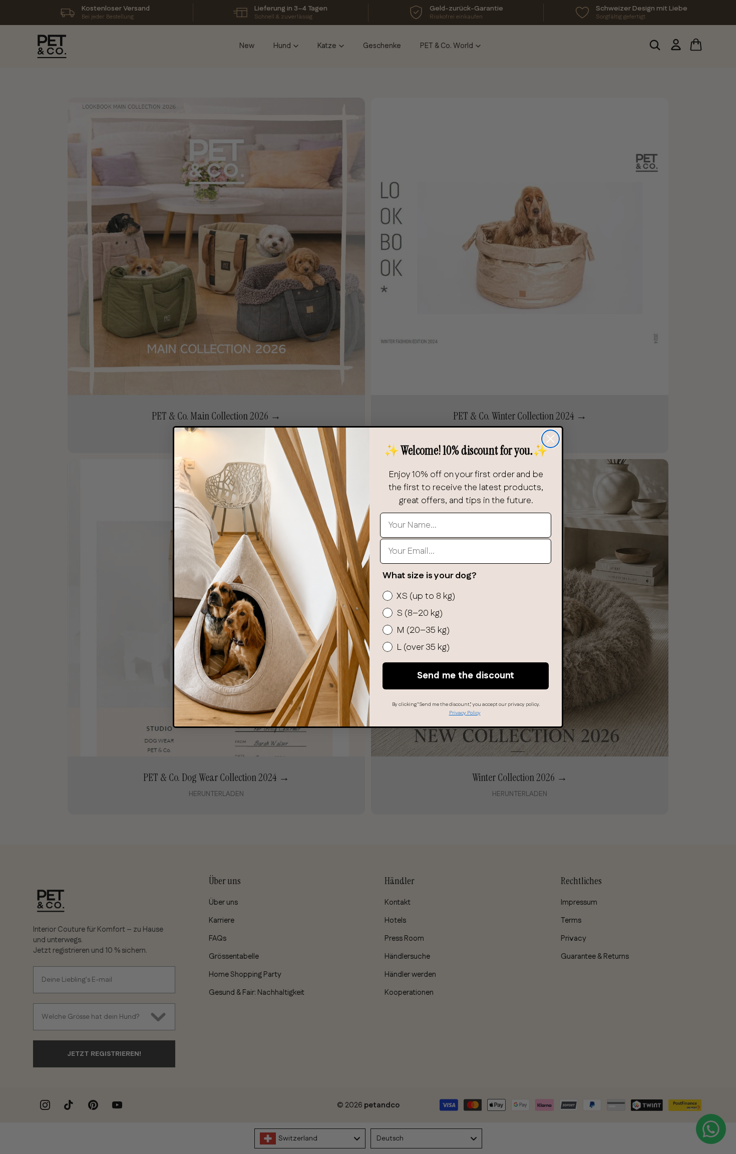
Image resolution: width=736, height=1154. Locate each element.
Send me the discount (465, 675)
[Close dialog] (550, 439)
